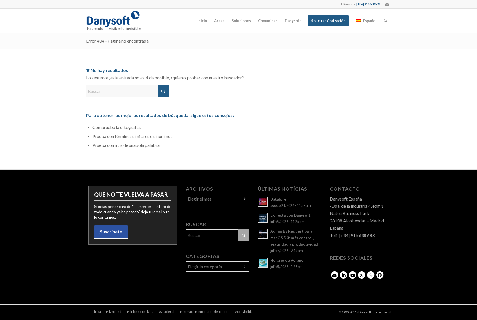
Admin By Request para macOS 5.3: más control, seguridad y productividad (294, 237)
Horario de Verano (287, 260)
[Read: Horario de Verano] (263, 263)
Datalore (278, 199)
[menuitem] (202, 21)
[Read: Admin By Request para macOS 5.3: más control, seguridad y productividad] (263, 234)
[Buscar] (385, 21)
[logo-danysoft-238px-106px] (113, 21)
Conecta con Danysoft (290, 215)
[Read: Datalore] (263, 202)
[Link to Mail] (387, 4)
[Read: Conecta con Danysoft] (263, 218)
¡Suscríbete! (111, 231)
